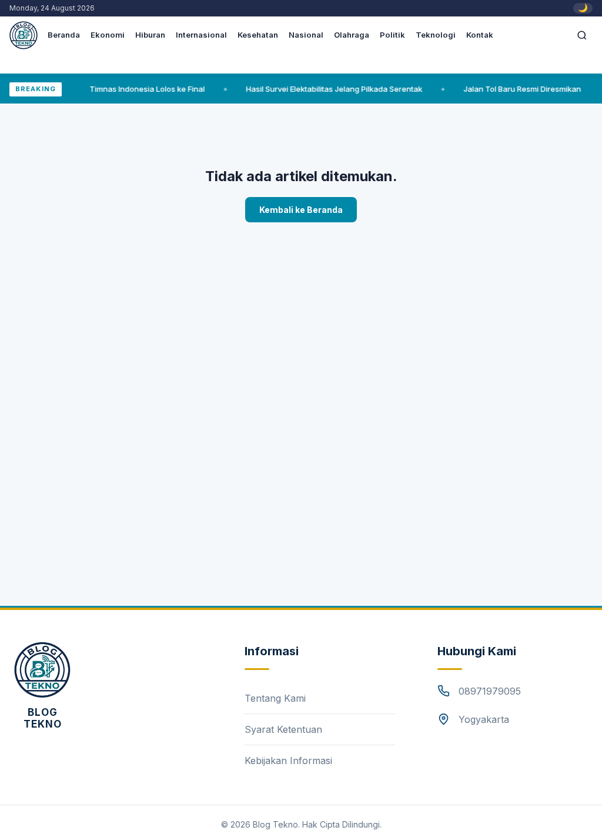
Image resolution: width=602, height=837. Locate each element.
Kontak (479, 34)
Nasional (306, 34)
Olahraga (351, 34)
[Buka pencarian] (582, 35)
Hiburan (150, 34)
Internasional (201, 34)
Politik (392, 34)
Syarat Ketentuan (283, 729)
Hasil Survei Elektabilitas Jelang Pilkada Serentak (327, 89)
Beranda (64, 34)
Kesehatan (258, 34)
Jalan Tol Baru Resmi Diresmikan (515, 89)
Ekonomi (108, 34)
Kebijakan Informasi (288, 760)
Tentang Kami (275, 698)
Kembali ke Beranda (301, 210)
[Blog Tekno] (42, 670)
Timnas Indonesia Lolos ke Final (140, 89)
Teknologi (436, 34)
